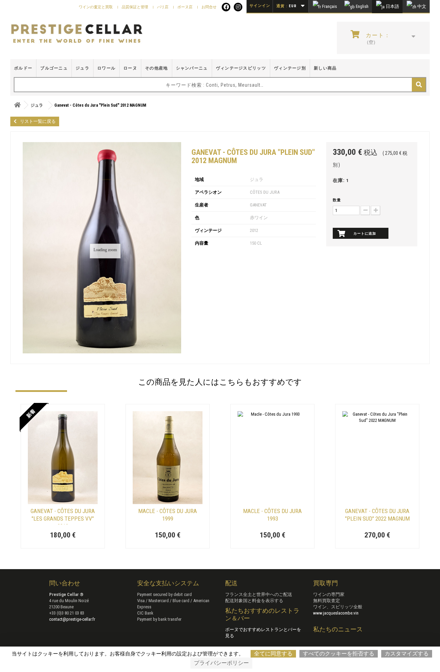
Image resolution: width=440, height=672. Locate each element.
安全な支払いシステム (168, 583)
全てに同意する (273, 653)
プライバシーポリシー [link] (221, 663)
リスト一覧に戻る (38, 121)
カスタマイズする (407, 653)
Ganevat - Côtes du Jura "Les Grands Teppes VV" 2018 (63, 516)
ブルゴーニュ (54, 68)
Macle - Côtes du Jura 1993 (272, 515)
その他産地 (156, 68)
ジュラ (82, 68)
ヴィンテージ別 (290, 68)
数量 (337, 200)
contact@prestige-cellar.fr (72, 619)
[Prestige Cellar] (76, 34)
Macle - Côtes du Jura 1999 (167, 515)
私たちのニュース (338, 629)
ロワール (106, 68)
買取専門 (325, 583)
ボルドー (23, 68)
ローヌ (130, 68)
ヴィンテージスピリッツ (241, 68)
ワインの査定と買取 (96, 7)
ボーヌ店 (185, 7)
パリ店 (163, 7)
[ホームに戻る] (17, 105)
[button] (19, 477)
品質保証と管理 (135, 7)
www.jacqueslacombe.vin (336, 613)
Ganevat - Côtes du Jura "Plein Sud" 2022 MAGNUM (377, 515)
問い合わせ (64, 583)
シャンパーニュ (192, 68)
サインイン (260, 5)
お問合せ (209, 7)
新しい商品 (325, 68)
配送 (231, 583)
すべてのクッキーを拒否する (338, 653)
